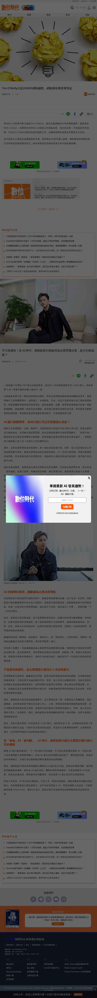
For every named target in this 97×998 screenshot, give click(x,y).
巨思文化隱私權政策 (71, 513)
